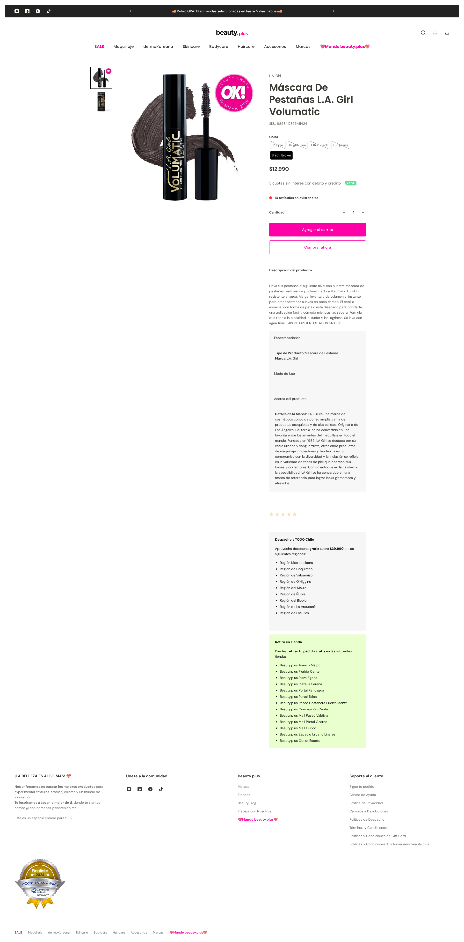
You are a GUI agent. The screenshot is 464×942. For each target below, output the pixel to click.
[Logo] (232, 33)
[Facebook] (27, 11)
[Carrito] (446, 33)
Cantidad (276, 212)
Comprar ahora (317, 247)
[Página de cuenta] (435, 33)
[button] (101, 78)
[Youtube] (38, 11)
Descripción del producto (290, 270)
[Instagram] (16, 11)
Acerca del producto (290, 399)
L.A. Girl (275, 76)
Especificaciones (287, 338)
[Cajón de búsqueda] (423, 33)
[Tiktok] (48, 11)
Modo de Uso (284, 373)
